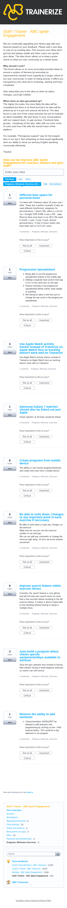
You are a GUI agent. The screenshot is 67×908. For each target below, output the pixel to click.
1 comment (24, 369)
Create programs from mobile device (40, 462)
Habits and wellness (15, 828)
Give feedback (20, 861)
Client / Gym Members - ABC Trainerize (29, 865)
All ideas (10, 814)
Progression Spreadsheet (37, 269)
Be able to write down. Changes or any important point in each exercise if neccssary (42, 517)
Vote (10, 203)
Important (45, 245)
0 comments (24, 232)
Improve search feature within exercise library (40, 587)
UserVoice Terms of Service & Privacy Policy (33, 901)
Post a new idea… (15, 810)
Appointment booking (16, 821)
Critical (29, 251)
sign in (30, 792)
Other (9, 835)
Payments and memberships (19, 839)
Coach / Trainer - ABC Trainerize (26, 869)
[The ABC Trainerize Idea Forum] (32, 12)
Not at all (29, 245)
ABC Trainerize (20, 882)
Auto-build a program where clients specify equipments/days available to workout (40, 656)
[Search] (57, 854)
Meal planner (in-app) (16, 832)
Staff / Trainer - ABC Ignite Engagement (30, 876)
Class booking (13, 824)
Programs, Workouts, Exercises (44, 232)
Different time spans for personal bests (36, 196)
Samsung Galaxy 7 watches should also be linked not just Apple (40, 409)
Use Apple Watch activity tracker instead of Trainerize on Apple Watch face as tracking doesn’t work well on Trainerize (41, 348)
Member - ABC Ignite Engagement (27, 872)
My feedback (55, 184)
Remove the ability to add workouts (37, 716)
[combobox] (31, 854)
